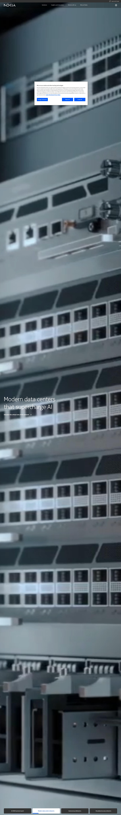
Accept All (80, 99)
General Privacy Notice (55, 95)
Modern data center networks (46, 811)
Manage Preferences (42, 99)
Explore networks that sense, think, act (16, 415)
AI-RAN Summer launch (17, 811)
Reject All (67, 99)
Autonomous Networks (74, 811)
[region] (61, 93)
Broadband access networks (103, 811)
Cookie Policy (48, 95)
